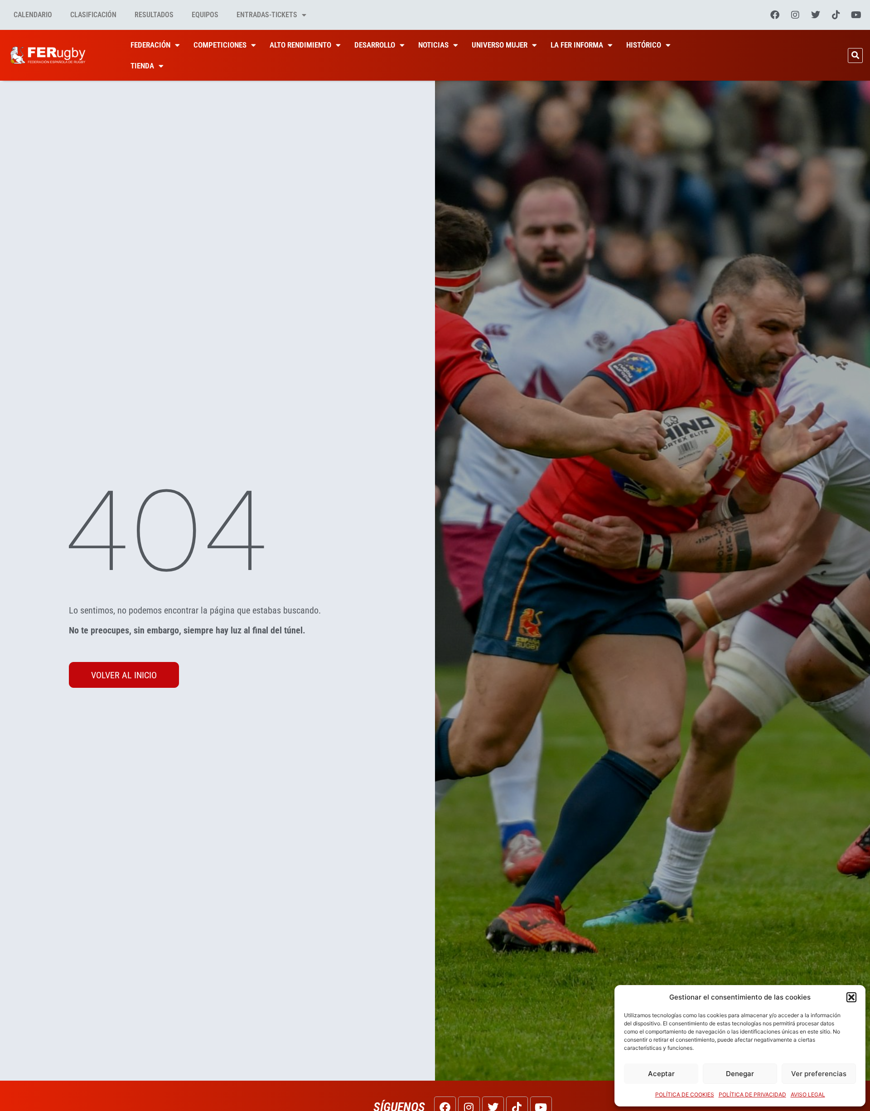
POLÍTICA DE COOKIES (684, 1094)
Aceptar (661, 1073)
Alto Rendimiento (300, 44)
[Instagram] (795, 15)
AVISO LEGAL (808, 1094)
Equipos (205, 14)
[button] (851, 997)
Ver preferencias (818, 1073)
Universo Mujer (499, 44)
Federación (150, 44)
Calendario (33, 14)
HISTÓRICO (643, 44)
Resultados (154, 14)
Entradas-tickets (267, 14)
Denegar (740, 1073)
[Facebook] (775, 15)
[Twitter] (816, 15)
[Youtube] (856, 15)
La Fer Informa (577, 44)
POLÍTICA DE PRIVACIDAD (752, 1094)
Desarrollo (374, 44)
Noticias (433, 44)
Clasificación (93, 14)
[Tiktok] (836, 15)
